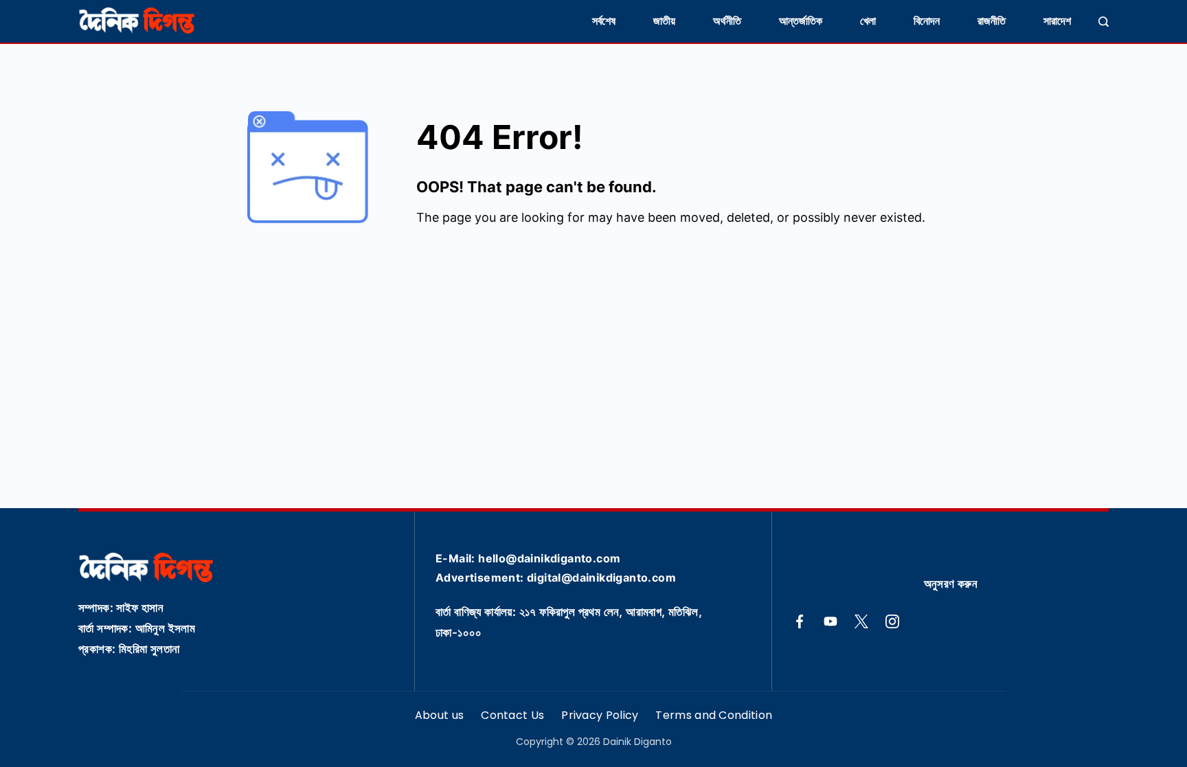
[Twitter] (861, 621)
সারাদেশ (1057, 21)
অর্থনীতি (727, 21)
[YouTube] (830, 621)
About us (439, 716)
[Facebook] (799, 621)
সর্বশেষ (603, 21)
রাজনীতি (991, 21)
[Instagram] (892, 621)
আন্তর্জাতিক (800, 21)
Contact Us (512, 716)
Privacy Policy (599, 716)
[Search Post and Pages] (1103, 21)
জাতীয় (664, 21)
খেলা (868, 21)
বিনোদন (927, 21)
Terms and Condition (713, 716)
